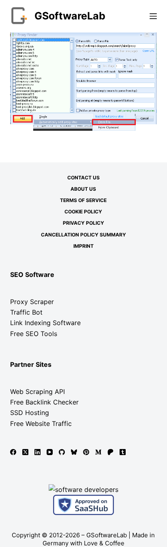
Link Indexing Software (45, 323)
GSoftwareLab (69, 16)
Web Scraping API (37, 391)
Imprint (83, 246)
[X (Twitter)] (25, 452)
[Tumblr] (123, 452)
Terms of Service (83, 200)
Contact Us (83, 178)
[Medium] (98, 452)
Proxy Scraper (32, 302)
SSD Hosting (29, 413)
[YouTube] (50, 452)
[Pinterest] (86, 452)
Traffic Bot (26, 312)
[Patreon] (110, 452)
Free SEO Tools (33, 334)
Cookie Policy (83, 212)
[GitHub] (62, 452)
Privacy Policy (83, 223)
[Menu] (153, 16)
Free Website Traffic (41, 423)
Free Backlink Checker (44, 402)
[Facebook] (13, 452)
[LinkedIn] (37, 452)
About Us (83, 189)
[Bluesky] (74, 452)
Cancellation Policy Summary (83, 235)
